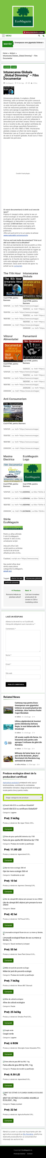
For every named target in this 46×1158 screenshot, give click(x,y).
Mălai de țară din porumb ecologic (17, 971)
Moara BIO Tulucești (25, 985)
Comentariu (11, 629)
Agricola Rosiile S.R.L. (26, 1114)
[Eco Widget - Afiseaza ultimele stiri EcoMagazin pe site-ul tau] (13, 529)
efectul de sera (16, 578)
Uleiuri (13, 909)
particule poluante (12, 582)
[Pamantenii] (32, 358)
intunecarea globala (33, 578)
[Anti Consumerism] (13, 421)
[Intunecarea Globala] (32, 299)
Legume (13, 813)
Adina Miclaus (21, 764)
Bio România (28, 1134)
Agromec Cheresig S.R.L (26, 886)
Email (8, 664)
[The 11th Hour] (13, 295)
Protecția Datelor (19, 1154)
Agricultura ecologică (11, 783)
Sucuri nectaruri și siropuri (20, 944)
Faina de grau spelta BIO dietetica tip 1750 (21, 840)
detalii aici (7, 571)
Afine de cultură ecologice (14, 1002)
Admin (19, 717)
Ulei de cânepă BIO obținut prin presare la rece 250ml (22, 903)
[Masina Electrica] (13, 482)
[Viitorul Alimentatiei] (13, 361)
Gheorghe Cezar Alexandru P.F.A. (29, 1048)
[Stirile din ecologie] (32, 482)
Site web (9, 673)
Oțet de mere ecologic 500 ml (15, 871)
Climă (14, 67)
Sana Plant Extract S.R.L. (26, 954)
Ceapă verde (8, 1034)
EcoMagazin (9, 83)
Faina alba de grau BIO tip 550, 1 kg (18, 1065)
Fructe (13, 1006)
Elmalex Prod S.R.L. (25, 1017)
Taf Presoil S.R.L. (24, 919)
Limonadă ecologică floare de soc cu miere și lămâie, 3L (22, 939)
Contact (29, 1154)
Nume (8, 655)
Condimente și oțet (17, 875)
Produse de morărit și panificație (22, 844)
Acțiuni (7, 67)
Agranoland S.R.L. (24, 854)
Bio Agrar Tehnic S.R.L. (26, 823)
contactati (18, 266)
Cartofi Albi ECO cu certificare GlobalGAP (20, 809)
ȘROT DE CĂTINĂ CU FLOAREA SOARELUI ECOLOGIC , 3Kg (21, 1099)
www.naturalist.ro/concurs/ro (15, 235)
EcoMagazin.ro (27, 1150)
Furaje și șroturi (16, 1104)
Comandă (8, 829)
